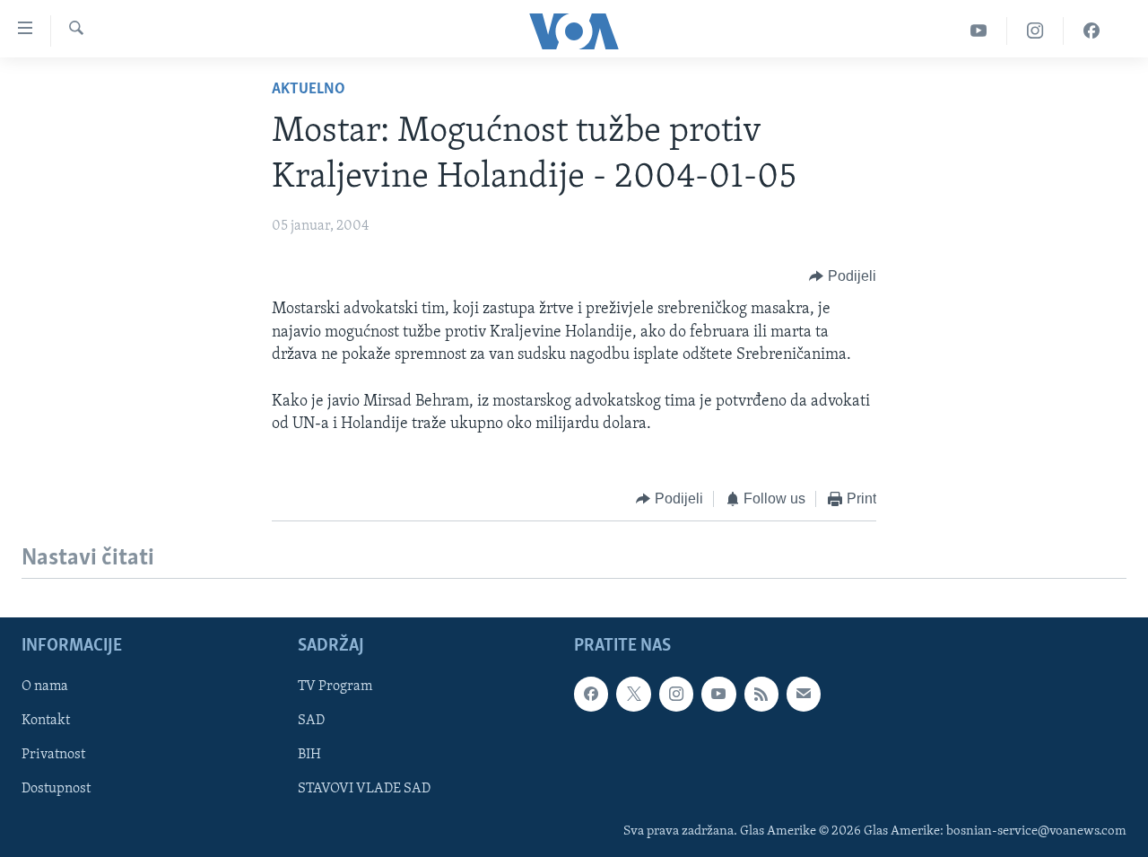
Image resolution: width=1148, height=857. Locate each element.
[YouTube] (979, 31)
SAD (311, 720)
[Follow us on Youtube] (718, 694)
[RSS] (761, 694)
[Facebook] (1091, 31)
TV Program (335, 686)
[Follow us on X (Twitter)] (633, 694)
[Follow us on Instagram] (676, 694)
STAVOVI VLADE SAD (364, 789)
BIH (309, 755)
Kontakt (46, 720)
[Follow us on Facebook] (591, 694)
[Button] (842, 276)
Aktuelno (308, 90)
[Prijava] (804, 694)
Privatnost (53, 755)
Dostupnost (56, 789)
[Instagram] (1035, 31)
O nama (45, 686)
